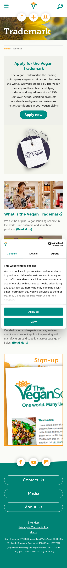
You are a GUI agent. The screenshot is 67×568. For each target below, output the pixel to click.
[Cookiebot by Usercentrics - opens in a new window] (48, 244)
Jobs (33, 532)
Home (7, 49)
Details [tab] (33, 253)
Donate (21, 17)
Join (33, 17)
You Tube (33, 462)
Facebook (20, 462)
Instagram (46, 462)
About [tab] (55, 253)
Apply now (33, 115)
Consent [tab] (12, 253)
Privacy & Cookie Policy (33, 527)
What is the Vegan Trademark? (33, 214)
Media (33, 493)
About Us (33, 507)
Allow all (33, 311)
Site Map (33, 522)
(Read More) (24, 229)
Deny (33, 321)
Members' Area (45, 17)
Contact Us (33, 480)
